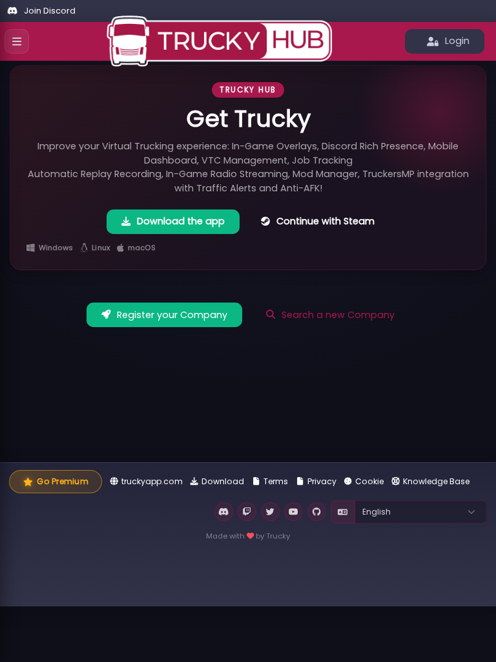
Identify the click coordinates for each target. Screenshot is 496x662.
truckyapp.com (152, 481)
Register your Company (172, 314)
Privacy (321, 481)
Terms (276, 481)
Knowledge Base (436, 481)
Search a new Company (338, 314)
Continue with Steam (325, 221)
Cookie (369, 481)
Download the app (181, 221)
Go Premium (62, 481)
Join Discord (50, 11)
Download (223, 481)
